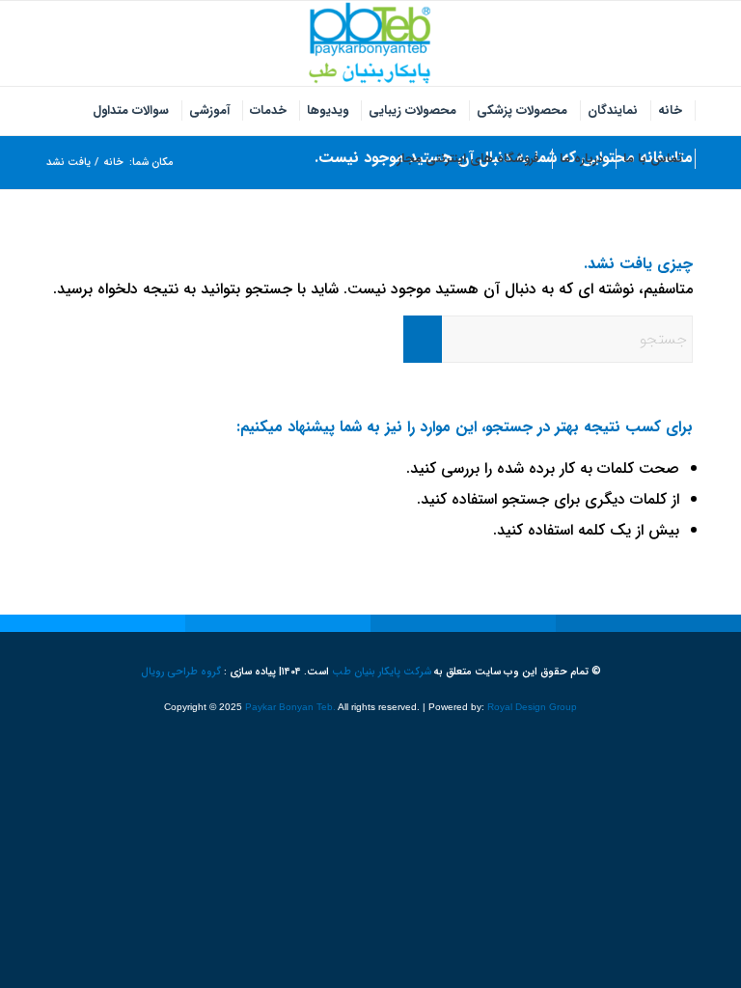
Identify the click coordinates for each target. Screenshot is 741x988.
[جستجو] (377, 159)
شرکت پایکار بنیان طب (381, 672)
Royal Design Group (532, 706)
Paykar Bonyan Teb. (290, 706)
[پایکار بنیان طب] (370, 43)
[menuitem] (670, 111)
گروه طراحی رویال (181, 672)
